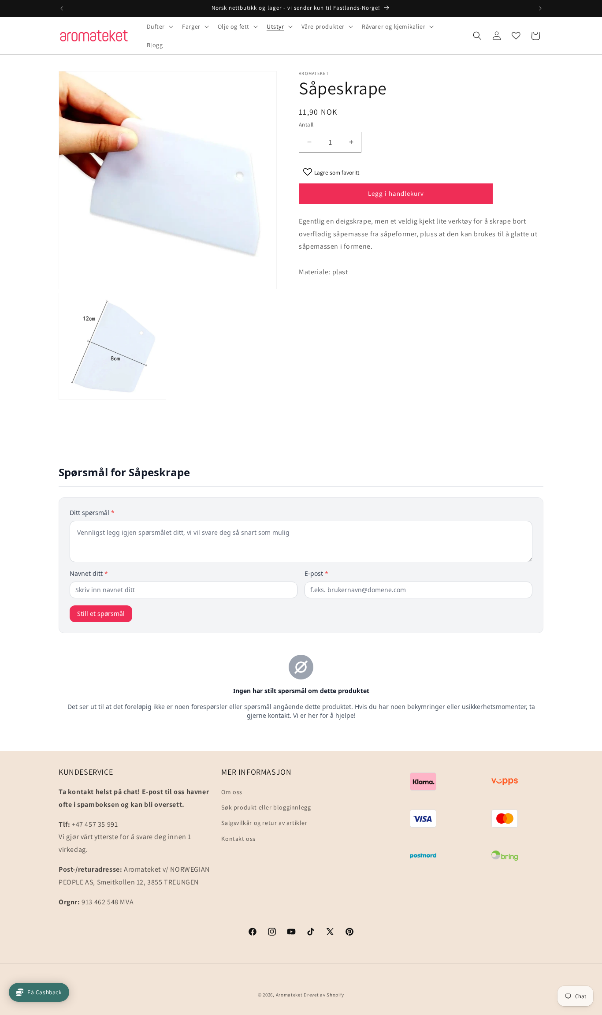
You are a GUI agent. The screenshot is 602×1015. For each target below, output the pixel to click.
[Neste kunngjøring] (540, 8)
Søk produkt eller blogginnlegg (266, 807)
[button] (159, 26)
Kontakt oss (238, 839)
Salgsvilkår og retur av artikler (264, 823)
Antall (306, 124)
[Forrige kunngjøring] (61, 8)
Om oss (231, 792)
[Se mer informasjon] (516, 35)
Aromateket (289, 995)
